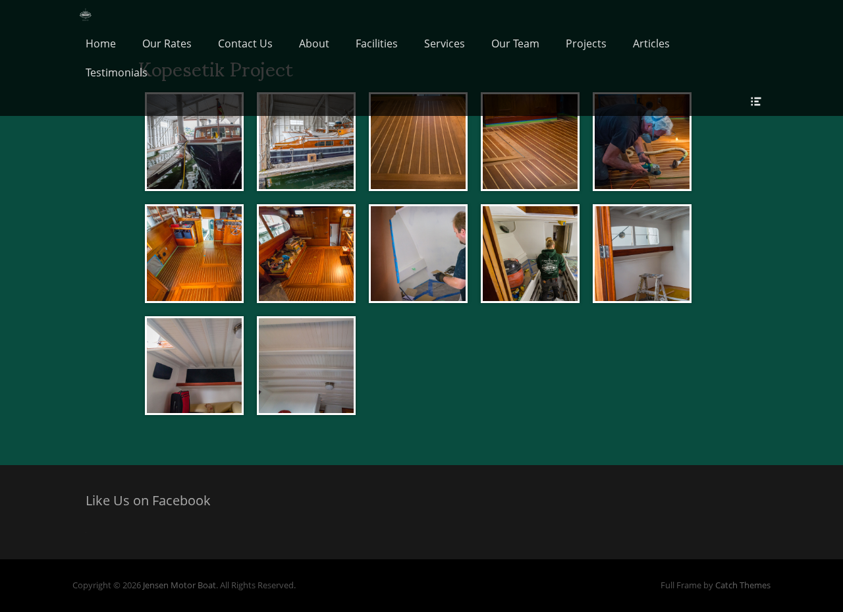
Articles (651, 43)
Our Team (515, 43)
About (314, 43)
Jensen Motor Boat (179, 585)
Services (444, 43)
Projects (586, 43)
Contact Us (245, 43)
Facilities (377, 43)
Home (101, 43)
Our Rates (167, 43)
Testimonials (117, 72)
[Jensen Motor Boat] (85, 14)
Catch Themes (743, 585)
